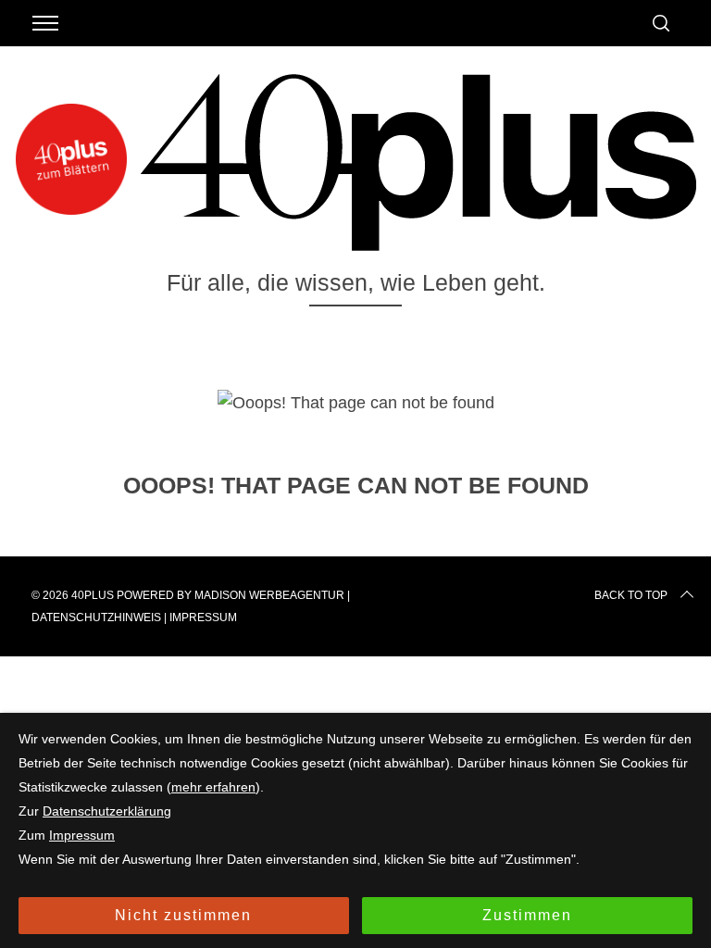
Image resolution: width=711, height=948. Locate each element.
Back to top (630, 595)
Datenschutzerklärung (107, 811)
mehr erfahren (213, 787)
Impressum (203, 617)
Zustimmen (527, 915)
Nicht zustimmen (183, 915)
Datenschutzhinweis (96, 617)
